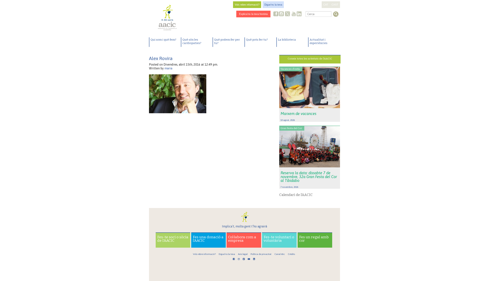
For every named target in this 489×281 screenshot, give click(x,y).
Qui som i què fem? (163, 39)
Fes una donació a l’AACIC (208, 239)
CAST (335, 4)
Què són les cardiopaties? (191, 41)
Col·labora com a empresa (242, 239)
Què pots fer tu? (257, 39)
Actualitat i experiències (318, 41)
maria (168, 68)
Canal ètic (279, 254)
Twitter (287, 14)
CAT (325, 4)
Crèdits (291, 254)
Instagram (282, 14)
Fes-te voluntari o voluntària (279, 239)
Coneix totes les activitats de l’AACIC (310, 58)
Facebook (276, 14)
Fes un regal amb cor (314, 239)
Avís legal (243, 254)
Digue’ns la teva (273, 4)
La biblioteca (287, 39)
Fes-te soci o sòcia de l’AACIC (172, 239)
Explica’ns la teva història (253, 14)
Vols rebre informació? (247, 4)
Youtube (294, 14)
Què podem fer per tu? (227, 41)
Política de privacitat (261, 254)
